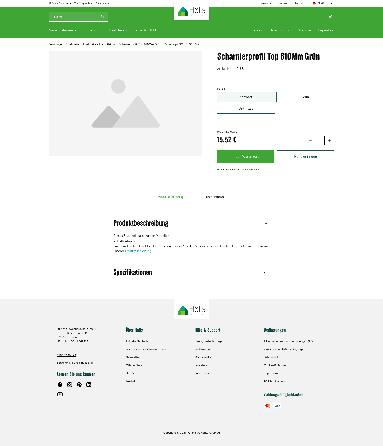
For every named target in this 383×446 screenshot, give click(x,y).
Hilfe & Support (281, 30)
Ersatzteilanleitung (138, 251)
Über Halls (299, 3)
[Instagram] (69, 384)
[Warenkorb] (330, 17)
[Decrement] (310, 140)
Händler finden (305, 157)
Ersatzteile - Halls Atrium (99, 44)
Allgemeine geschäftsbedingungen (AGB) (289, 341)
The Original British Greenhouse (91, 3)
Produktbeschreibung (140, 224)
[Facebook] (60, 384)
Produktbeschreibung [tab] (170, 197)
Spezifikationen (132, 273)
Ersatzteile (116, 30)
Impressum (271, 373)
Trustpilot (132, 381)
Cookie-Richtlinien (275, 365)
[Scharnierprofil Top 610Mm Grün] (125, 103)
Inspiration (326, 30)
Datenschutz (272, 357)
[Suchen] (103, 16)
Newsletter (266, 3)
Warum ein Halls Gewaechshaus (146, 349)
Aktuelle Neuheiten (138, 341)
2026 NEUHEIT (147, 30)
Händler (305, 30)
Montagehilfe (203, 357)
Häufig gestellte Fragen (209, 341)
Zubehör (91, 30)
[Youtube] (60, 394)
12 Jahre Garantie (275, 381)
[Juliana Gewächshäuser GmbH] (191, 10)
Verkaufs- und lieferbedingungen (284, 349)
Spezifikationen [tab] (215, 197)
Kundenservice (204, 373)
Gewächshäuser (61, 30)
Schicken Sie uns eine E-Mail (75, 362)
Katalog (257, 30)
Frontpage (55, 44)
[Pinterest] (79, 384)
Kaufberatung (203, 349)
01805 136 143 (66, 355)
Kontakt (283, 3)
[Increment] (329, 140)
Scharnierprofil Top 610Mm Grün (140, 44)
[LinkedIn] (89, 384)
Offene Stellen (135, 365)
